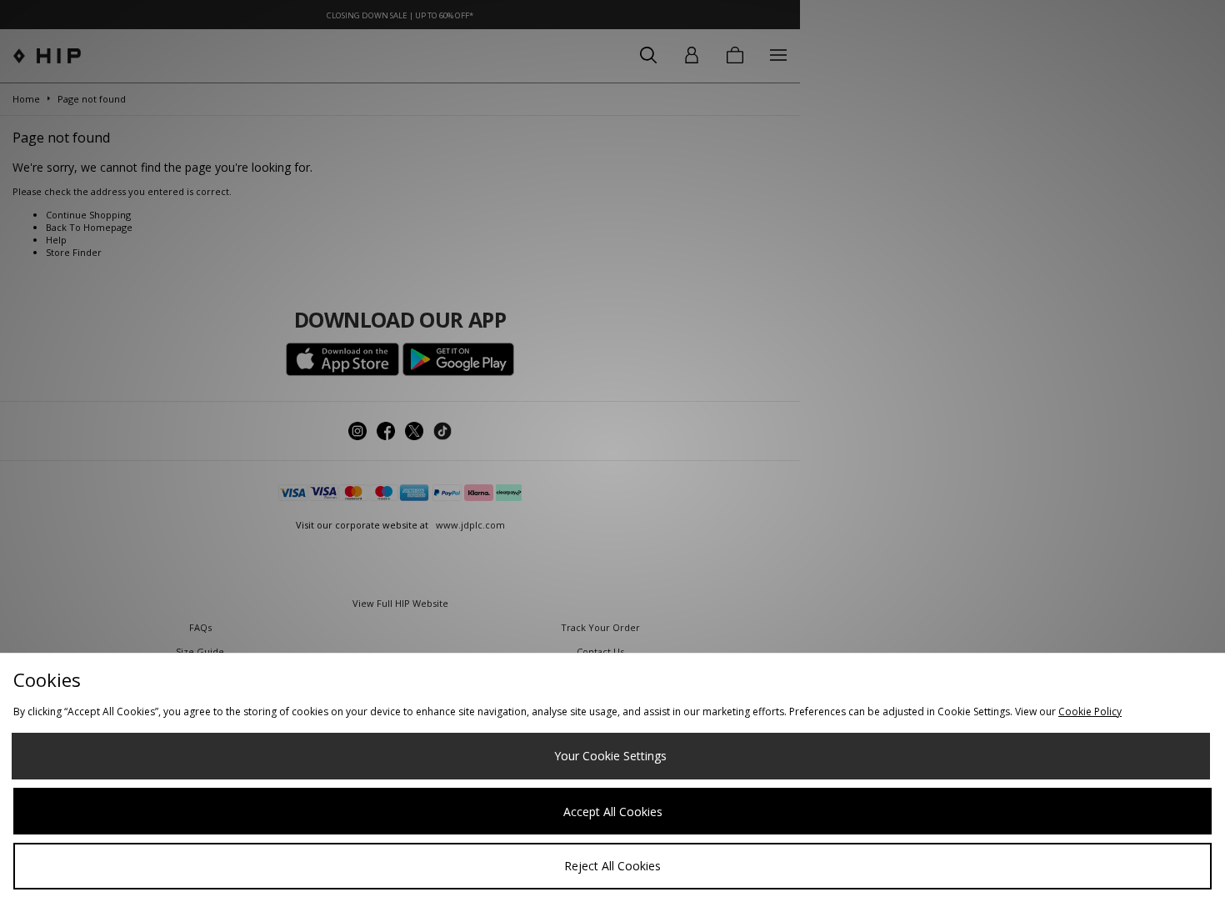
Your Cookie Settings (610, 756)
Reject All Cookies (612, 866)
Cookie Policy (1090, 711)
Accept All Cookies (612, 811)
